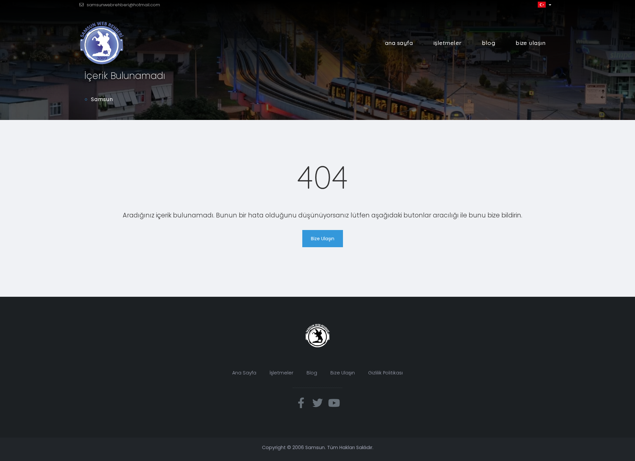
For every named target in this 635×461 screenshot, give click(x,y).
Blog (488, 42)
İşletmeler (447, 42)
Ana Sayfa (399, 42)
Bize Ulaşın (530, 42)
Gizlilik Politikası (385, 372)
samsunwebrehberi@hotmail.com (123, 5)
